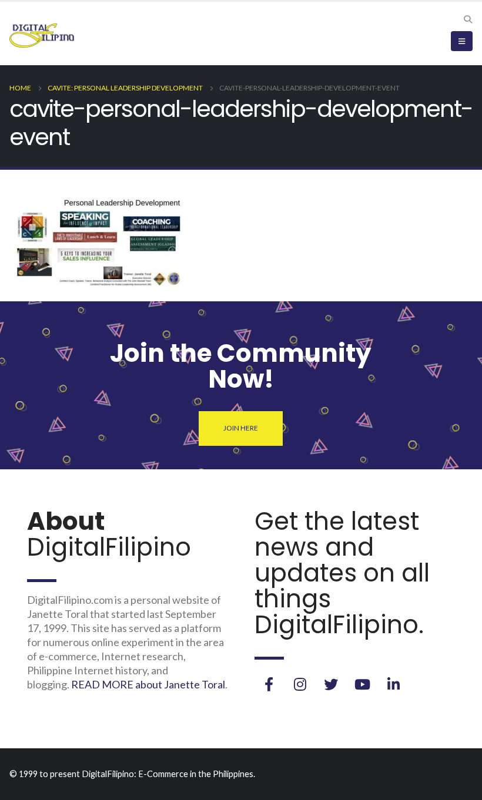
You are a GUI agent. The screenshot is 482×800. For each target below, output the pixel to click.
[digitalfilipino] (362, 684)
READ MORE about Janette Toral (148, 684)
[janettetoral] (269, 684)
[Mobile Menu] (462, 41)
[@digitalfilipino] (300, 684)
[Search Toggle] (468, 19)
